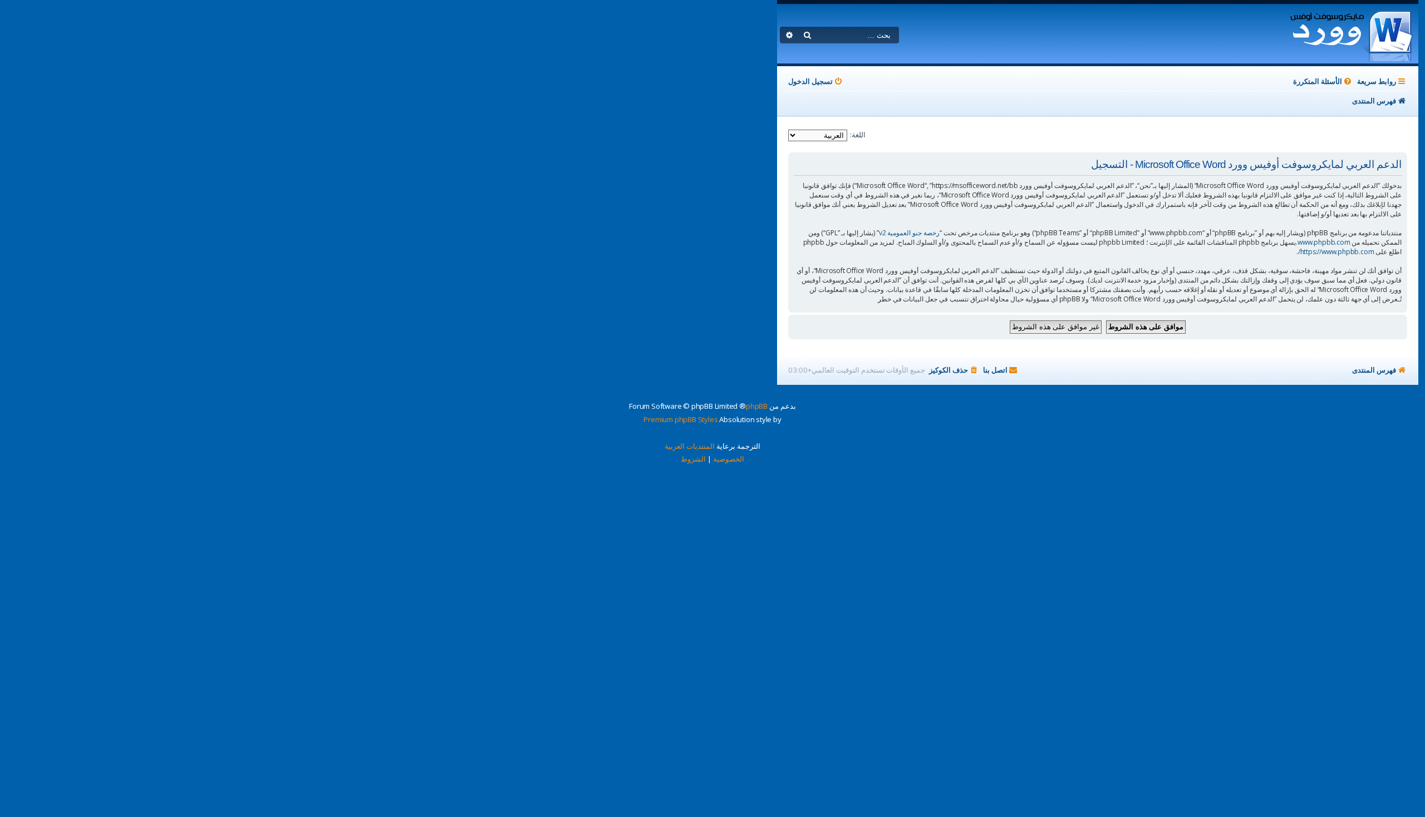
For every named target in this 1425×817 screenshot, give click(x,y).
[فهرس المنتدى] (1350, 33)
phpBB (757, 406)
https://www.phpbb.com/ (1336, 251)
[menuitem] (1323, 81)
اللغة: (858, 135)
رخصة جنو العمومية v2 (909, 232)
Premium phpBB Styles (680, 419)
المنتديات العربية (690, 446)
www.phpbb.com (1324, 242)
